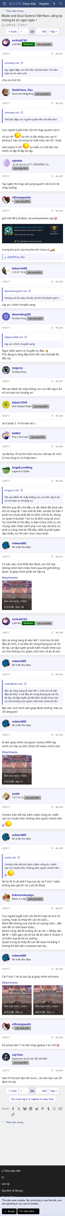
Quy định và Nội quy (12, 1190)
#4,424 (59, 210)
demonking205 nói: (15, 291)
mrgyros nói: (11, 490)
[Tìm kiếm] (61, 3)
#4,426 (59, 327)
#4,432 (59, 632)
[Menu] (4, 3)
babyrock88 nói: (13, 337)
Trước (13, 31)
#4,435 (59, 807)
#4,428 (59, 415)
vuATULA (10, 25)
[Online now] (8, 900)
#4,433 (59, 674)
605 (44, 31)
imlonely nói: (12, 63)
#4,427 (59, 381)
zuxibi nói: (10, 857)
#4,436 (59, 848)
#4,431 (59, 556)
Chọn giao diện (12, 1170)
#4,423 (59, 176)
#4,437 (59, 908)
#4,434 (59, 734)
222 (32, 31)
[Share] (52, 54)
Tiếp (52, 31)
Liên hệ (6, 1183)
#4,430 (59, 480)
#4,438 (59, 968)
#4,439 (59, 1037)
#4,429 (59, 446)
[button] (32, 1177)
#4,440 (59, 1070)
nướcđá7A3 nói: (13, 683)
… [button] (26, 31)
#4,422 (59, 103)
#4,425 (59, 281)
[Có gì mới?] (54, 3)
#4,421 (59, 53)
